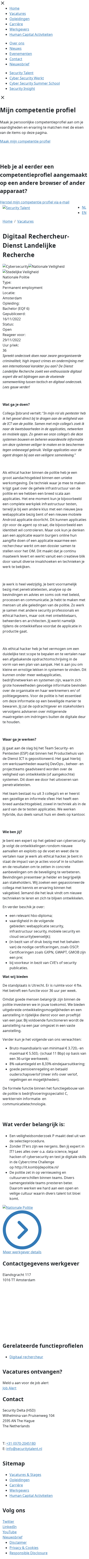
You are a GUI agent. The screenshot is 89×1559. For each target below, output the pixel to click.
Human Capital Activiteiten (31, 34)
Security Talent (21, 72)
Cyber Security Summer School (35, 83)
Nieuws (16, 48)
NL (84, 207)
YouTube (10, 1532)
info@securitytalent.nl (24, 1448)
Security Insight (22, 88)
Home (14, 8)
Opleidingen (20, 18)
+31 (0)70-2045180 (21, 1443)
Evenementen (21, 53)
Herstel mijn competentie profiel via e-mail (34, 202)
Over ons (17, 43)
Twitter (8, 1521)
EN (84, 212)
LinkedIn (10, 1526)
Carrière (16, 24)
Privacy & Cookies (24, 1547)
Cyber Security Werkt (27, 78)
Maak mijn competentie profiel (25, 141)
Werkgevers (19, 29)
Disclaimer (18, 1542)
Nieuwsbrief (19, 64)
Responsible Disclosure (29, 1552)
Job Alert (9, 1388)
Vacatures (18, 13)
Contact (16, 58)
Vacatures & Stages (25, 1474)
